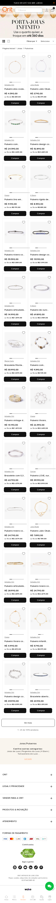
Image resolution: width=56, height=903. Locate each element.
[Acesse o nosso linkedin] (31, 867)
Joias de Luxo (13, 751)
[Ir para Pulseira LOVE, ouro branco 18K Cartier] (41, 467)
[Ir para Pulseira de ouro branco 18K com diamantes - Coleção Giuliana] (41, 301)
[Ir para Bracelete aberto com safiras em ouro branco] (41, 688)
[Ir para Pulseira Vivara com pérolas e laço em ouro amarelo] (15, 632)
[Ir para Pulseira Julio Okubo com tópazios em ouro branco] (41, 80)
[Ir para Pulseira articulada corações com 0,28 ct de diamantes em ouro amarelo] (15, 577)
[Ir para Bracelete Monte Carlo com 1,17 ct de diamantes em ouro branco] (15, 356)
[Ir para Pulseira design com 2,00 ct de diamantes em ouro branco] (15, 688)
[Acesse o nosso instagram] (15, 867)
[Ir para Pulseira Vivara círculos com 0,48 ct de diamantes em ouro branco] (41, 411)
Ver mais (28, 723)
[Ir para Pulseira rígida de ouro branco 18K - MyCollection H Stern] (41, 190)
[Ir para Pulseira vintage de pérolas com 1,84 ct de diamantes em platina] (15, 411)
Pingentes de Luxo (31, 751)
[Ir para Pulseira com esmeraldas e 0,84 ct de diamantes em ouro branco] (15, 135)
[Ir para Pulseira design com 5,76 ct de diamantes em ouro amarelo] (41, 135)
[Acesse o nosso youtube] (25, 867)
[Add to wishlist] (24, 57)
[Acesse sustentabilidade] (28, 853)
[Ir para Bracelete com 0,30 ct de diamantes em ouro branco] (15, 467)
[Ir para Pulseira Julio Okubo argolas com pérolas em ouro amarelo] (41, 522)
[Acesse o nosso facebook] (20, 867)
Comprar (15, 103)
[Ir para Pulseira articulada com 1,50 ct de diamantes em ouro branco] (15, 301)
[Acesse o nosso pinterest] (41, 867)
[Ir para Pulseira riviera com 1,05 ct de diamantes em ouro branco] (15, 522)
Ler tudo (28, 759)
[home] (7, 10)
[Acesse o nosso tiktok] (36, 867)
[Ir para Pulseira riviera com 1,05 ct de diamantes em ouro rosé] (41, 577)
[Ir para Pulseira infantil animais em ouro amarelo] (41, 632)
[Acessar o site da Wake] (28, 889)
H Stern (44, 751)
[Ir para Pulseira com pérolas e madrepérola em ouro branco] (41, 356)
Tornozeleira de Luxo (28, 754)
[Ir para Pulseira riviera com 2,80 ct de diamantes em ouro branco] (15, 246)
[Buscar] (19, 10)
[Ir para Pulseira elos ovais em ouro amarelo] (15, 80)
